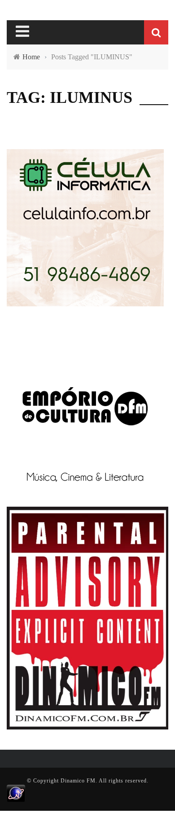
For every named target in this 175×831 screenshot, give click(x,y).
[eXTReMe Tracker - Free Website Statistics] (16, 793)
